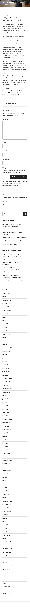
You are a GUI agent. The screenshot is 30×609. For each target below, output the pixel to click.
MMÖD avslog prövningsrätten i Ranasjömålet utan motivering (12, 270)
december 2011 (7, 542)
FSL (3, 559)
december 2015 (7, 378)
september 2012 (7, 511)
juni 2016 (5, 358)
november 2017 (7, 303)
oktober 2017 (6, 307)
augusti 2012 (6, 514)
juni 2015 (5, 399)
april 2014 (5, 446)
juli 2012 (4, 518)
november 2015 (7, 382)
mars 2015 (5, 409)
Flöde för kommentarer (9, 590)
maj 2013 (5, 484)
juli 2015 (4, 395)
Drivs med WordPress (8, 605)
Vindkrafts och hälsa (8, 573)
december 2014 (7, 419)
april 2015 (5, 405)
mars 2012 (5, 532)
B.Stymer (5, 268)
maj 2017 (5, 324)
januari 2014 (5, 457)
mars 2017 (5, 331)
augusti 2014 (6, 433)
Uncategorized (6, 569)
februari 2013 (6, 494)
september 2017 (7, 310)
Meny (16, 9)
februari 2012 (6, 535)
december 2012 (7, 501)
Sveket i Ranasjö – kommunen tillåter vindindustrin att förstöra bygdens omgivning (12, 232)
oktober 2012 (6, 508)
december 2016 (7, 341)
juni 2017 (5, 320)
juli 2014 (4, 436)
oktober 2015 (6, 385)
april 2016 (5, 365)
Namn (4, 142)
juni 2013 (5, 480)
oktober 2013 (6, 467)
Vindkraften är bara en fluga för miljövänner (14, 237)
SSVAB (4, 562)
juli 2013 (4, 477)
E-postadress (7, 151)
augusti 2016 (6, 351)
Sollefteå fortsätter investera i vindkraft (13, 241)
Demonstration (6, 552)
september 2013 (7, 470)
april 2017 (5, 327)
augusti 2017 (6, 314)
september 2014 (7, 429)
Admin (16, 15)
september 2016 (7, 348)
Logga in (5, 583)
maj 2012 (5, 525)
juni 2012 (5, 521)
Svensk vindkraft (11, 103)
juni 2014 (5, 440)
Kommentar (6, 119)
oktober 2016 (6, 344)
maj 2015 (5, 402)
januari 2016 (5, 375)
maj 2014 (5, 443)
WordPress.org (6, 593)
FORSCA (5, 556)
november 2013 (7, 463)
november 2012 (7, 504)
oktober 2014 (6, 426)
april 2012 (5, 528)
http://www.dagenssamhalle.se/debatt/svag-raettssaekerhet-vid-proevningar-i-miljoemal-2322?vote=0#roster (14, 92)
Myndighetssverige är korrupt (11, 244)
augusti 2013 (6, 474)
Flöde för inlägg (6, 586)
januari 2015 (5, 416)
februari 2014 (6, 453)
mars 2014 (5, 450)
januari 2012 (5, 538)
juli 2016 (4, 354)
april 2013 (5, 487)
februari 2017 (6, 334)
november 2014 (7, 422)
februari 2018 (6, 293)
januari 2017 (5, 337)
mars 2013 (5, 491)
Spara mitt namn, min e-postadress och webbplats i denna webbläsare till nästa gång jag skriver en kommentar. (14, 170)
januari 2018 (5, 296)
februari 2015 (6, 412)
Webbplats (6, 159)
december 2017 (7, 300)
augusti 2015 (6, 392)
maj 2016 (5, 361)
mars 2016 (5, 368)
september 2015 (7, 388)
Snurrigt (8, 2)
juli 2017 (4, 317)
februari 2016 (6, 371)
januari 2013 (5, 497)
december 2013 (7, 460)
